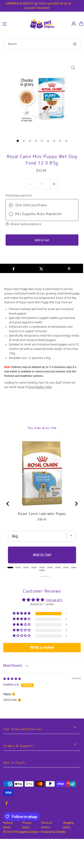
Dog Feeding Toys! (40, 387)
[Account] (74, 24)
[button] (42, 224)
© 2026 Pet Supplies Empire (20, 832)
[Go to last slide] (8, 503)
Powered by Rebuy (42, 576)
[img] (12, 678)
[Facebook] (6, 803)
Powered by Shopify (53, 832)
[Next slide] (76, 503)
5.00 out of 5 (54, 600)
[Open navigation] (13, 23)
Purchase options (19, 195)
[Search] (74, 44)
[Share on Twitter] (41, 268)
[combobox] (42, 44)
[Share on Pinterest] (69, 268)
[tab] (10, 567)
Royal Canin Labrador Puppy (42, 514)
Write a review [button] (42, 647)
